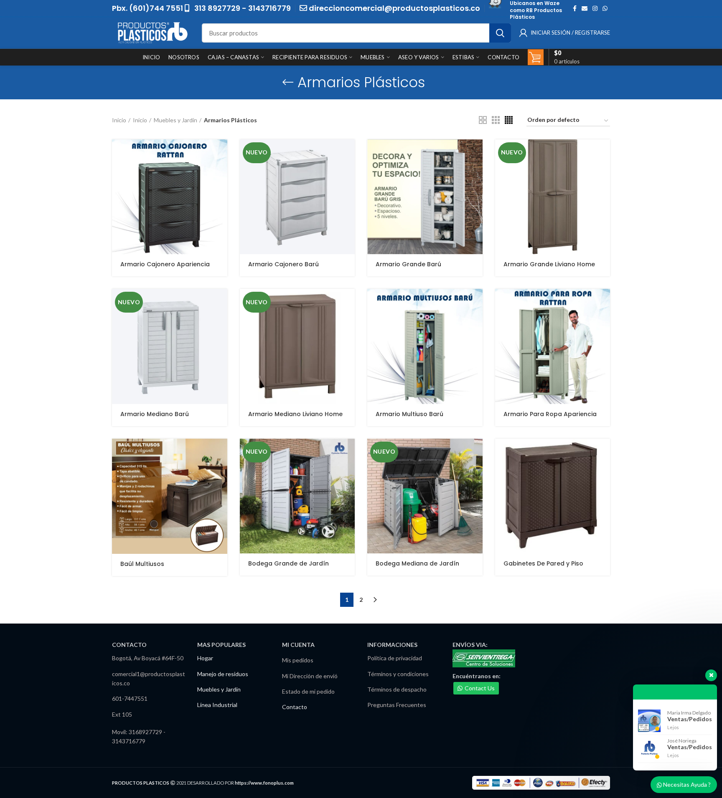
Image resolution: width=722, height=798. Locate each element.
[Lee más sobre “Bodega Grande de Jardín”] (348, 452)
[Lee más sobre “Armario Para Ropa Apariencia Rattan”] (603, 302)
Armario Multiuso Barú (409, 414)
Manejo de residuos (222, 673)
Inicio (119, 120)
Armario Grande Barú (408, 264)
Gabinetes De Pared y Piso (543, 563)
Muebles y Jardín (175, 120)
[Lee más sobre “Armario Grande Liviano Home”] (603, 153)
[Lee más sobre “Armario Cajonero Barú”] (348, 153)
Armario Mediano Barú (154, 414)
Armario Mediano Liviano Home (295, 414)
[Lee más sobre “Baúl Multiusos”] (221, 452)
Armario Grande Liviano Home (549, 264)
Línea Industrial (217, 704)
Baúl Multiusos (142, 564)
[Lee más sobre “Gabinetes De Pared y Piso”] (603, 452)
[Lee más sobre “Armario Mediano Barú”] (221, 302)
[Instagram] (595, 8)
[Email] (584, 8)
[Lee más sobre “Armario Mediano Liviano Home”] (348, 302)
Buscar (500, 33)
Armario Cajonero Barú (283, 264)
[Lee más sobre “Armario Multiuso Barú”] (476, 302)
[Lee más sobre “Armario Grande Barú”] (476, 153)
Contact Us (480, 688)
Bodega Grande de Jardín (288, 563)
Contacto (294, 706)
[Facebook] (574, 8)
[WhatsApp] (605, 8)
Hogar (205, 658)
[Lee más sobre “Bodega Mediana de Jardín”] (476, 452)
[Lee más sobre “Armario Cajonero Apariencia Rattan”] (221, 153)
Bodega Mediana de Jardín (417, 563)
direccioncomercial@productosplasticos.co (394, 8)
